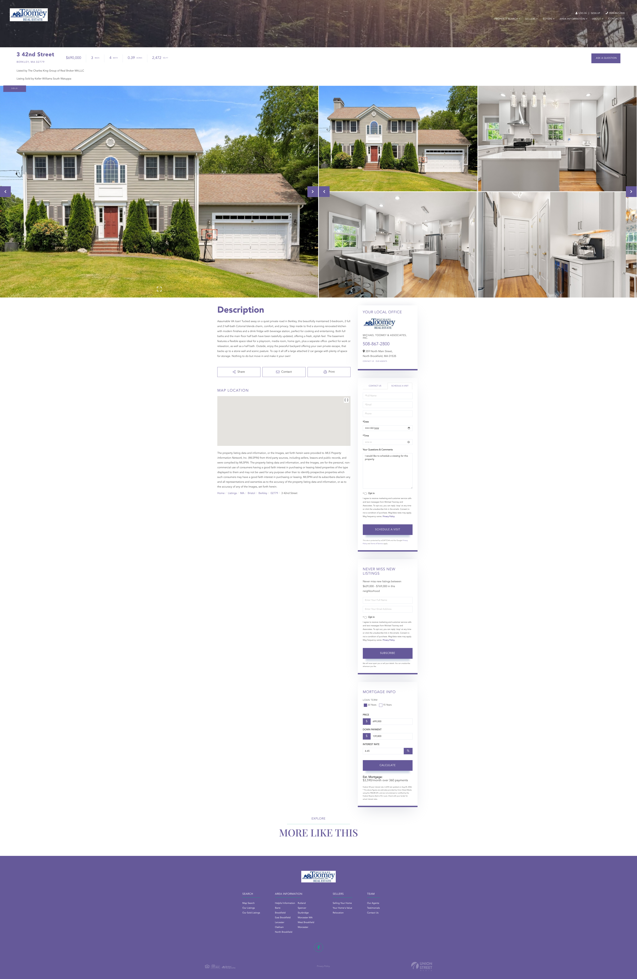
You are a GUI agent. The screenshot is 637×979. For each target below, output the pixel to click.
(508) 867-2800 (616, 13)
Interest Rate (371, 744)
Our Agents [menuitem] (373, 903)
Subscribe (387, 653)
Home (221, 493)
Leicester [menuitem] (279, 922)
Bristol (251, 493)
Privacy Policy (389, 517)
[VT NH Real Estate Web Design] (421, 966)
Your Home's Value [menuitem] (342, 908)
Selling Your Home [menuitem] (342, 903)
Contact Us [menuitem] (616, 19)
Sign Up (595, 13)
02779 (274, 493)
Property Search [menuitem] (506, 19)
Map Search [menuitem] (248, 903)
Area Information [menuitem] (572, 19)
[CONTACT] (605, 58)
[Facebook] (318, 947)
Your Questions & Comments (378, 450)
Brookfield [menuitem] (280, 913)
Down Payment (372, 730)
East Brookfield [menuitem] (283, 918)
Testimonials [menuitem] (373, 908)
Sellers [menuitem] (530, 19)
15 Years (387, 705)
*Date (366, 422)
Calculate (388, 765)
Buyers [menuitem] (547, 19)
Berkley (262, 493)
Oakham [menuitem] (279, 927)
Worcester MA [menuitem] (305, 918)
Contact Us (368, 361)
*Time (366, 436)
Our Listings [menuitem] (248, 908)
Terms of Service (377, 544)
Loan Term (370, 700)
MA (242, 493)
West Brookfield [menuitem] (306, 922)
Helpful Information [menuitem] (285, 903)
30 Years (372, 705)
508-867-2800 (376, 344)
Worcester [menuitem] (303, 927)
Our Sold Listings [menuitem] (251, 913)
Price (366, 715)
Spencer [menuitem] (302, 908)
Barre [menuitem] (278, 908)
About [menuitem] (596, 19)
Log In (582, 13)
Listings (232, 493)
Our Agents (381, 361)
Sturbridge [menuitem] (303, 913)
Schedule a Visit (399, 386)
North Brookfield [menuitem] (283, 932)
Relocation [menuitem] (338, 913)
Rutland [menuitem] (302, 903)
